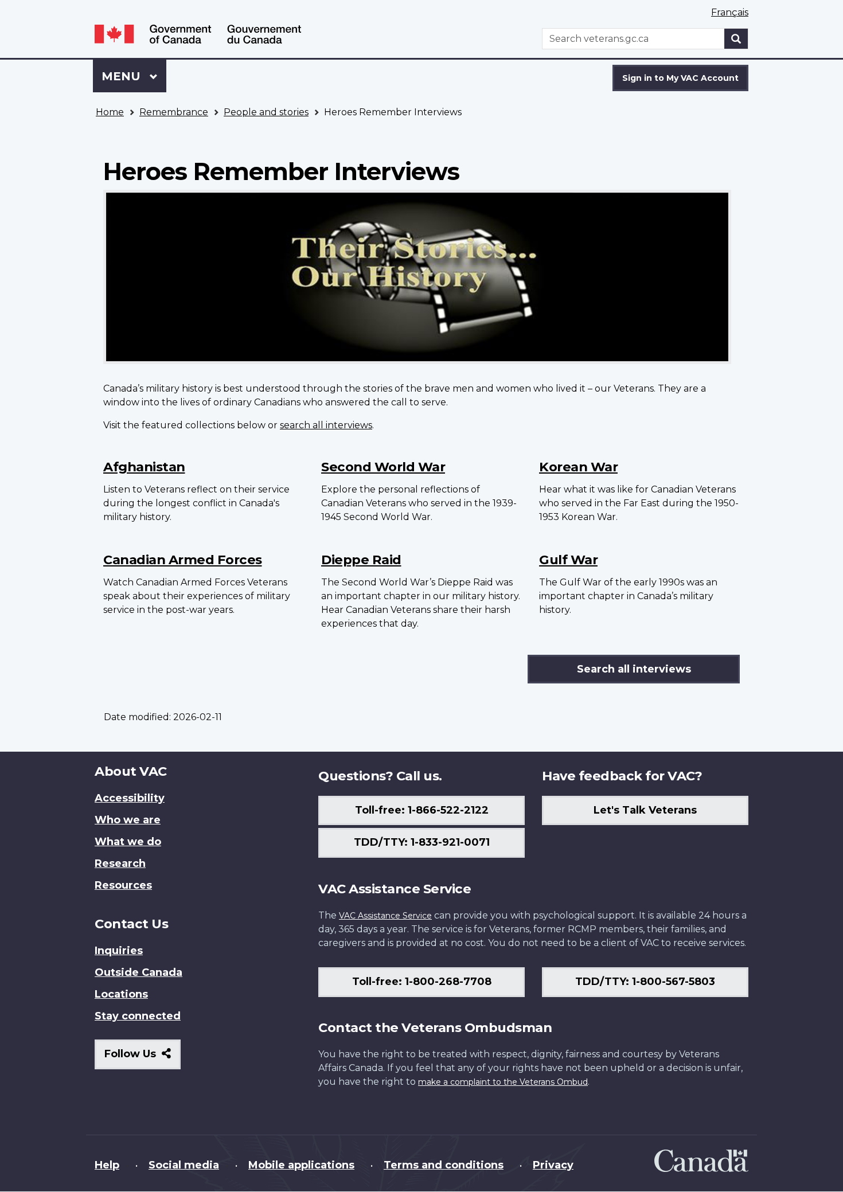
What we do (128, 841)
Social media (184, 1165)
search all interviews (326, 425)
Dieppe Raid (361, 560)
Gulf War (568, 560)
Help (107, 1165)
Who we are (128, 820)
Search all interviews (634, 669)
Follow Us (142, 1058)
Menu (123, 76)
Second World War (383, 467)
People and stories (266, 112)
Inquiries (119, 950)
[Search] (736, 38)
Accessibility (130, 798)
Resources (123, 885)
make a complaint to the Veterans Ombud (503, 1082)
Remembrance (173, 112)
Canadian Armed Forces (182, 560)
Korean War (578, 467)
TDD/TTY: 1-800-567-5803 (645, 981)
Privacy (553, 1165)
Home (110, 112)
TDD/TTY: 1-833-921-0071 (422, 842)
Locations (121, 994)
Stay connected (138, 1016)
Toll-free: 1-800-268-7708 (421, 981)
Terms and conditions (444, 1165)
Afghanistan (144, 467)
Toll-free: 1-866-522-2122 (422, 810)
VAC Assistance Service (385, 915)
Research (120, 863)
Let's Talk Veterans (645, 810)
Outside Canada (138, 972)
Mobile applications (301, 1165)
